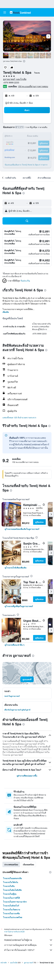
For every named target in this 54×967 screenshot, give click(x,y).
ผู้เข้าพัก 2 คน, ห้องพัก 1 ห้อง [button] (19, 102)
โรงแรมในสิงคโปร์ (11, 905)
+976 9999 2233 (11, 82)
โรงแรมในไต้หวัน (10, 882)
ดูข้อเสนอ (39, 522)
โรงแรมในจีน (9, 886)
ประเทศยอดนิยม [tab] (11, 864)
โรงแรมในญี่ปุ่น (9, 893)
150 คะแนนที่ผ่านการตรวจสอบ (33, 86)
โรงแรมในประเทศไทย (12, 917)
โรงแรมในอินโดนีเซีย (12, 890)
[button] (5, 12)
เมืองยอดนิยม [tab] (28, 864)
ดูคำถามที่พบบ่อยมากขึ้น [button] (27, 775)
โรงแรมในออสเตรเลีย (12, 878)
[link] (22, 529)
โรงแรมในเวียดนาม (11, 909)
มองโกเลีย (13, 962)
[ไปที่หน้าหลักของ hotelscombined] (20, 12)
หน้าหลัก (4, 962)
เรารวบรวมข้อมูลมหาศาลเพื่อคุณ (20, 945)
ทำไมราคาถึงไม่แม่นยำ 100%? (19, 950)
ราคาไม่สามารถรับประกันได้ (14, 931)
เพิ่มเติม (5, 312)
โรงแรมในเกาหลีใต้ (11, 897)
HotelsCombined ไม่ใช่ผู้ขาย (18, 939)
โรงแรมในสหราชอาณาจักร (15, 901)
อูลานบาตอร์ (28, 962)
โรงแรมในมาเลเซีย (11, 913)
